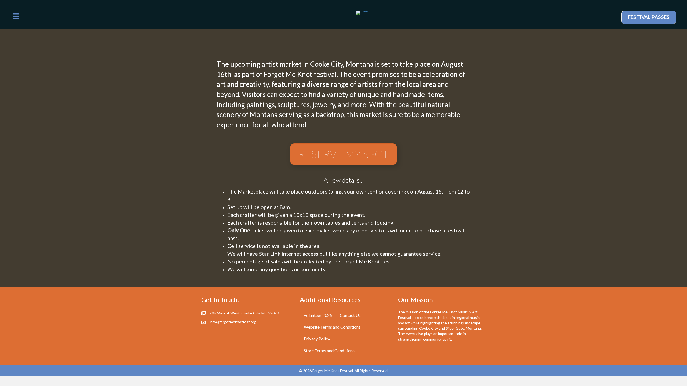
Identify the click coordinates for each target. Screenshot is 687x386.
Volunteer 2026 (318, 315)
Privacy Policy (317, 338)
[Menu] (16, 16)
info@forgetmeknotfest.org (233, 322)
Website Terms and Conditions (332, 326)
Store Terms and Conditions (329, 350)
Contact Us (350, 315)
